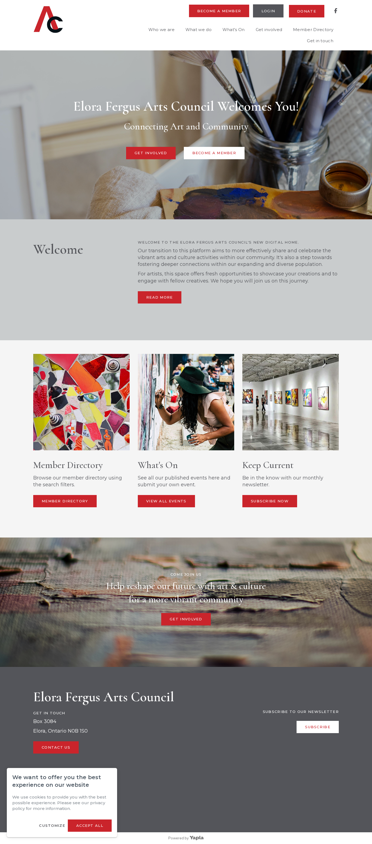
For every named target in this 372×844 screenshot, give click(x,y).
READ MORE (159, 297)
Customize (52, 825)
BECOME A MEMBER (214, 153)
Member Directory (313, 29)
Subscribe (317, 727)
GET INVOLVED (151, 153)
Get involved (269, 29)
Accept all (89, 825)
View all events (166, 501)
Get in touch (320, 40)
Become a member (219, 11)
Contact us (56, 747)
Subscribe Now (270, 501)
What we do (198, 29)
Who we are (161, 29)
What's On (233, 29)
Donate (306, 11)
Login (268, 11)
